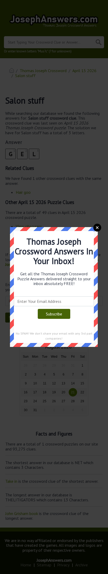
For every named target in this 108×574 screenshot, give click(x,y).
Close (97, 228)
